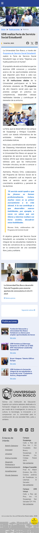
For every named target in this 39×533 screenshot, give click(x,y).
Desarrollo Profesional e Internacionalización (12, 464)
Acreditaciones (10, 471)
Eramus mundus (11, 458)
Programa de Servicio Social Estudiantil (19, 53)
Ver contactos (28, 463)
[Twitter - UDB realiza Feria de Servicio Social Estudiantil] (32, 43)
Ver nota (13, 338)
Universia (8, 454)
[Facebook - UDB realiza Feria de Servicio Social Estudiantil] (27, 43)
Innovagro (8, 450)
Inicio (3, 29)
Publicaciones (14, 29)
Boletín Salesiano (11, 446)
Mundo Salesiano (11, 475)
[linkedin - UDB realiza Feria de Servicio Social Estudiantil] (36, 43)
